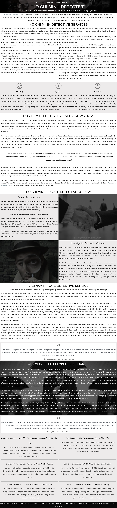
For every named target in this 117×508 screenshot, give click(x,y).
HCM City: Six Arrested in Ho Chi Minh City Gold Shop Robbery (88, 464)
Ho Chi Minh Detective (44, 2)
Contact (76, 2)
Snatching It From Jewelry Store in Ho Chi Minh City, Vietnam (29, 464)
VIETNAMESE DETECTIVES (85, 503)
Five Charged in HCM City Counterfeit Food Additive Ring (87, 438)
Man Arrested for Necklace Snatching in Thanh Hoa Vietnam (29, 484)
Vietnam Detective (61, 2)
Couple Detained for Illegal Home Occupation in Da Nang (87, 484)
